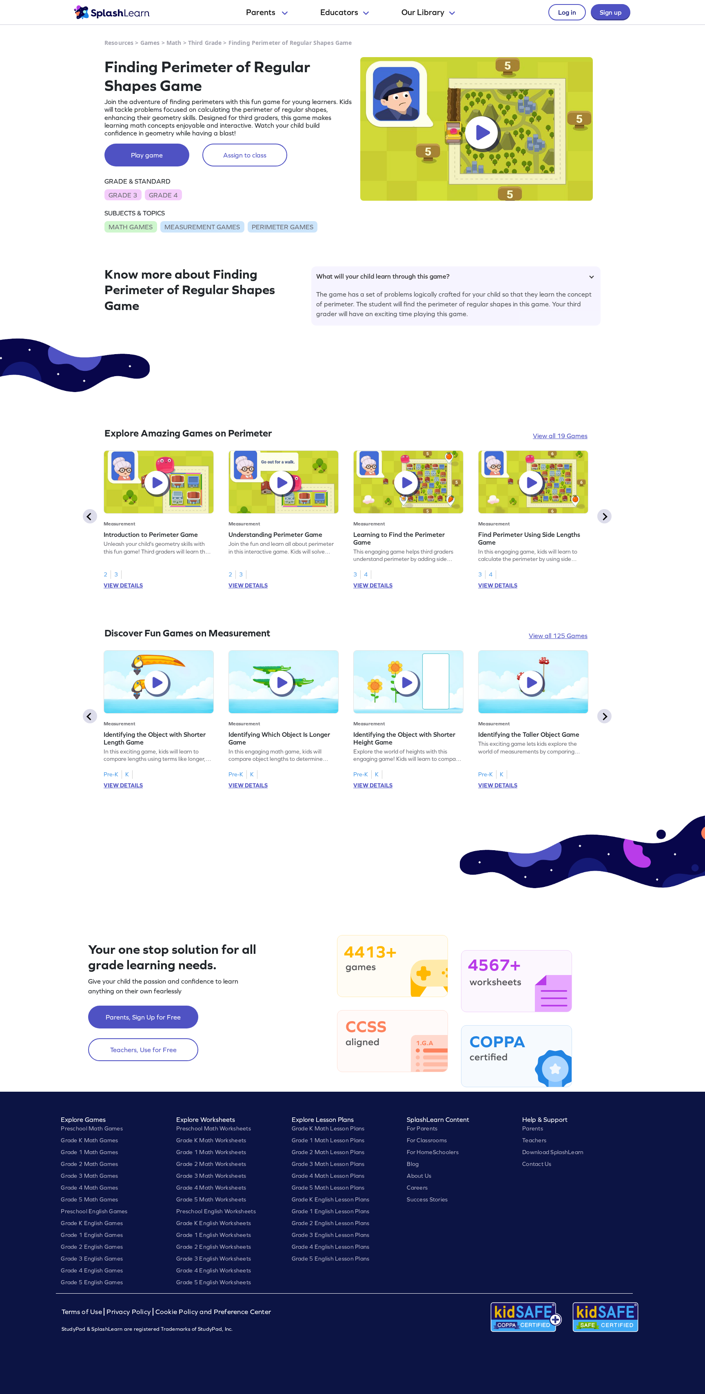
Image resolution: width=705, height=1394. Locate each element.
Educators (339, 12)
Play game (147, 155)
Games (150, 43)
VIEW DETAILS (123, 585)
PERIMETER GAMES (282, 226)
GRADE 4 (163, 195)
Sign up (610, 12)
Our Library (422, 12)
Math (174, 43)
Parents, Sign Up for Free (143, 1017)
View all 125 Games (558, 635)
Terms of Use (83, 1312)
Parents (261, 12)
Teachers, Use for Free (143, 1049)
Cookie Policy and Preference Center (213, 1312)
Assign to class (244, 155)
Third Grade (205, 43)
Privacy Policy (128, 1312)
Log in (567, 12)
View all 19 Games (560, 435)
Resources (118, 43)
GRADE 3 (123, 195)
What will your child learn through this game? (383, 276)
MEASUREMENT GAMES (202, 226)
